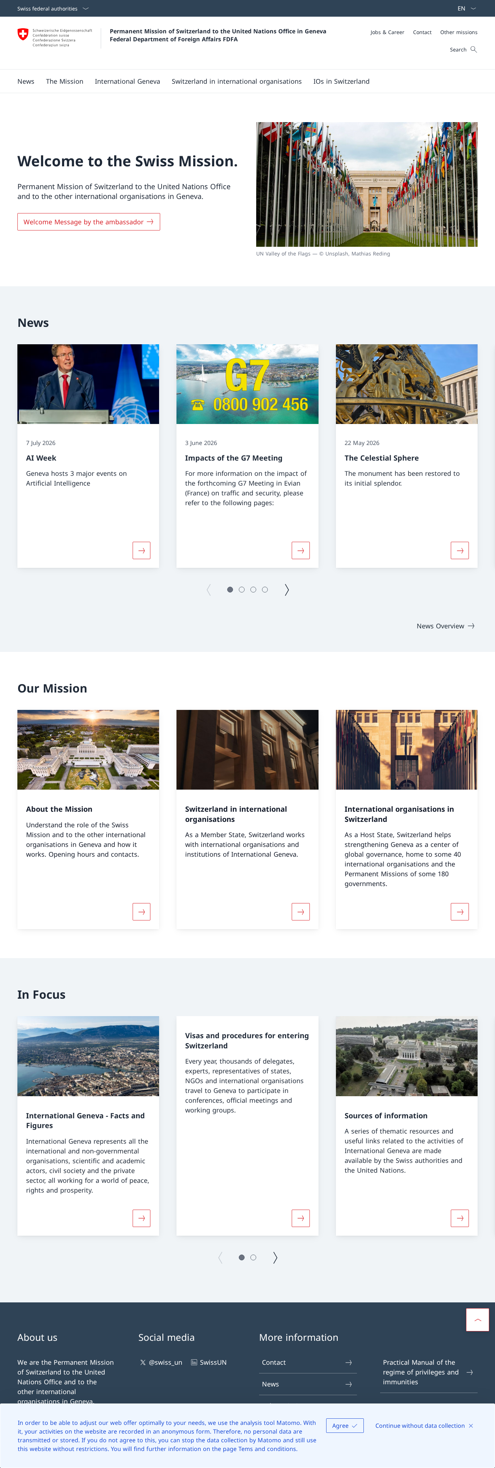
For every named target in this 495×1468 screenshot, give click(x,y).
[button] (26, 81)
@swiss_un (165, 1362)
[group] (88, 456)
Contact (274, 1362)
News (270, 1384)
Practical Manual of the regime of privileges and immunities (421, 1372)
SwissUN (213, 1362)
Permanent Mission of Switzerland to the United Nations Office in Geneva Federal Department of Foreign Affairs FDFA (219, 35)
